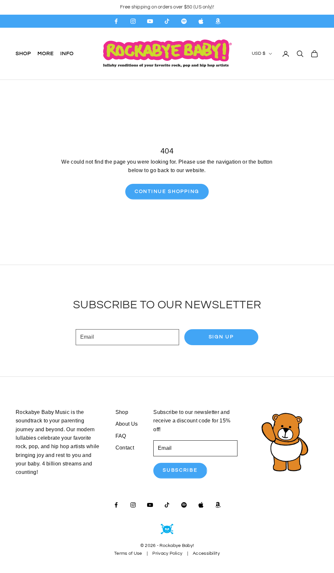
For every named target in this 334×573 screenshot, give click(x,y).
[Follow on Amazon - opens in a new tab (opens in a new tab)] (218, 21)
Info (67, 53)
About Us (126, 424)
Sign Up (221, 336)
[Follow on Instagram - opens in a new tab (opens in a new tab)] (133, 21)
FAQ (120, 436)
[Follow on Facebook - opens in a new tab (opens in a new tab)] (116, 21)
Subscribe (180, 470)
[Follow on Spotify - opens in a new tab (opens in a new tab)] (184, 21)
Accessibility (206, 553)
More (46, 53)
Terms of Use (128, 553)
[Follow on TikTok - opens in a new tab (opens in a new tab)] (167, 21)
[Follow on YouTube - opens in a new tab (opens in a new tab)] (150, 21)
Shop (23, 53)
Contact (124, 447)
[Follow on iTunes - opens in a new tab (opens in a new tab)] (201, 21)
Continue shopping (167, 191)
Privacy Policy (167, 553)
